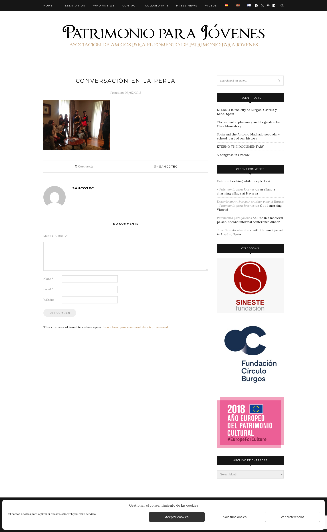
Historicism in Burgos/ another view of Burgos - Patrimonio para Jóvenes (250, 204)
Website (48, 300)
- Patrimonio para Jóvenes (235, 189)
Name (48, 279)
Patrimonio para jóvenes (234, 218)
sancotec (168, 166)
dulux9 (222, 230)
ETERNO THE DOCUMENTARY (240, 147)
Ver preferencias (293, 517)
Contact (130, 5)
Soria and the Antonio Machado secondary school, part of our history (248, 136)
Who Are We (104, 5)
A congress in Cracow (233, 155)
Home (48, 5)
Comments (84, 166)
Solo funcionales (235, 517)
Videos (211, 5)
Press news (186, 5)
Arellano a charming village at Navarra (246, 191)
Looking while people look (250, 181)
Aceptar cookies (177, 517)
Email (48, 289)
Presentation (73, 5)
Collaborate (156, 5)
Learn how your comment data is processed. (136, 327)
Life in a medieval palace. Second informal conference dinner (250, 220)
